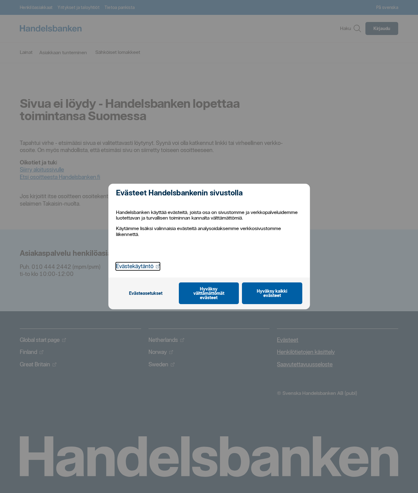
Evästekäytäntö (138, 266)
